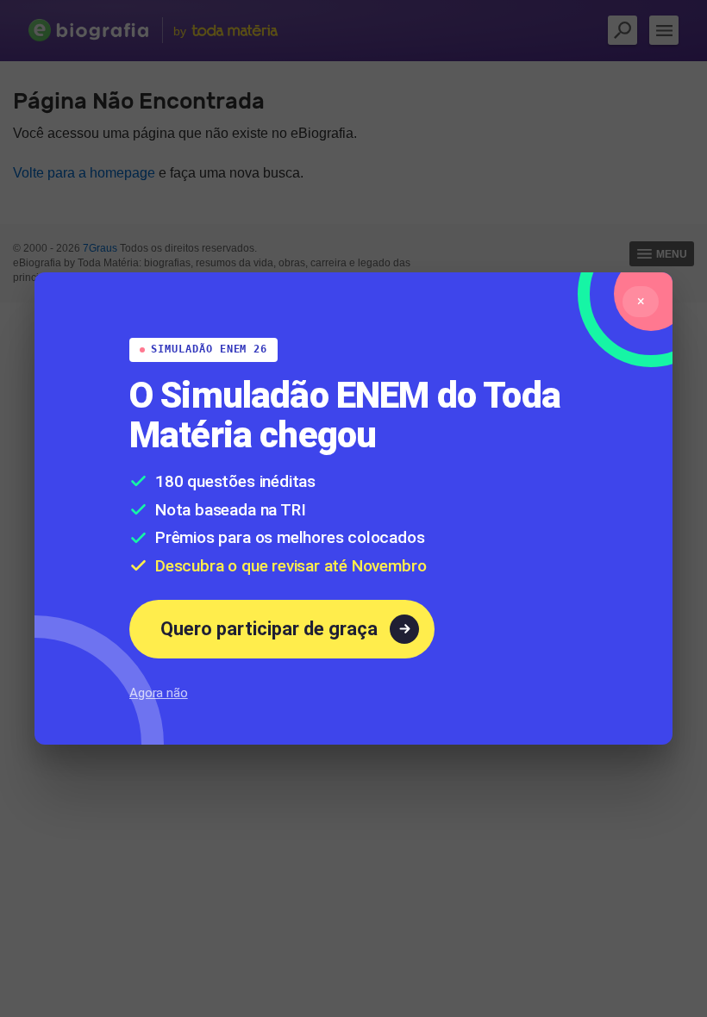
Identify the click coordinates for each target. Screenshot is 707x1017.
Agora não (158, 701)
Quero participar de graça (269, 637)
